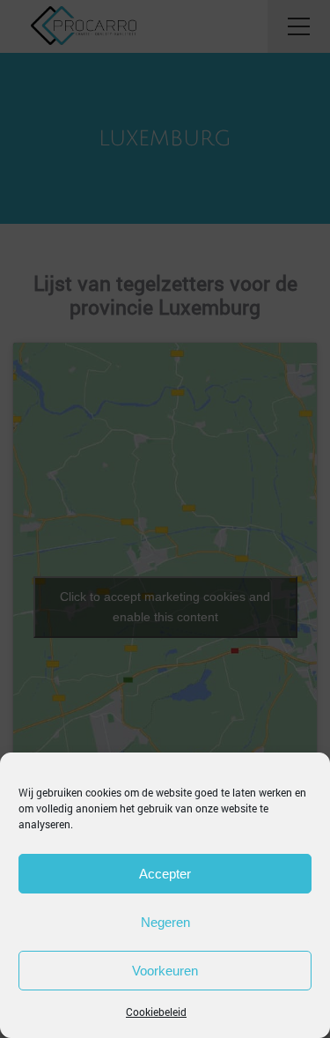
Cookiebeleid (156, 1012)
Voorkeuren (165, 970)
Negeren (165, 922)
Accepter (165, 873)
